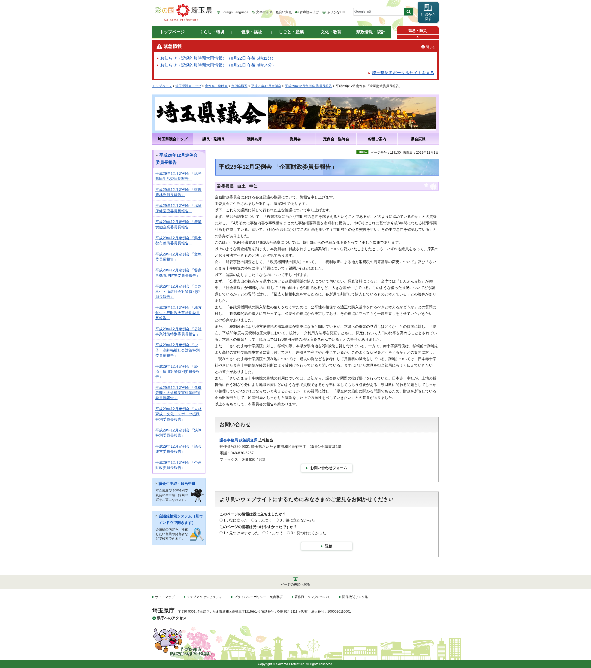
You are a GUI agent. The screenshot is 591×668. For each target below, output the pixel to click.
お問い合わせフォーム (328, 468)
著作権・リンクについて (312, 597)
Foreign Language (234, 12)
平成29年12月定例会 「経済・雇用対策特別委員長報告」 (177, 371)
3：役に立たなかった (297, 520)
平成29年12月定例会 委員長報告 (308, 86)
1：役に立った (235, 520)
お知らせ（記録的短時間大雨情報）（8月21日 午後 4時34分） (218, 65)
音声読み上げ (309, 12)
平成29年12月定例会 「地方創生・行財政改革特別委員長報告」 (178, 313)
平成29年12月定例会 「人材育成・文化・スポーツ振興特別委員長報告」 (178, 414)
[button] (418, 37)
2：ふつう (263, 520)
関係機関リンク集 (355, 597)
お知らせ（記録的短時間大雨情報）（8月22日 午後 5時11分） (218, 58)
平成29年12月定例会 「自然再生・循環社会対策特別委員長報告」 (178, 291)
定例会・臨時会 (216, 86)
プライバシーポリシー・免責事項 (258, 597)
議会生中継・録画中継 (177, 484)
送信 (328, 546)
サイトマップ (165, 597)
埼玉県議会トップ (188, 86)
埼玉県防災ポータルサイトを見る (403, 72)
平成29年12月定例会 (266, 86)
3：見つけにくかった (308, 533)
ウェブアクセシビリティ (204, 597)
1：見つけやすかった (241, 533)
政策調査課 (248, 440)
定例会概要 (239, 86)
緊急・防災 (417, 31)
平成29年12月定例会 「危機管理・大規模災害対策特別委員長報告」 (178, 393)
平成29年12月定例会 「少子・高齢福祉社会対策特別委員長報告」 (177, 350)
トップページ (162, 86)
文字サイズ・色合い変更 (274, 12)
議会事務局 (229, 440)
